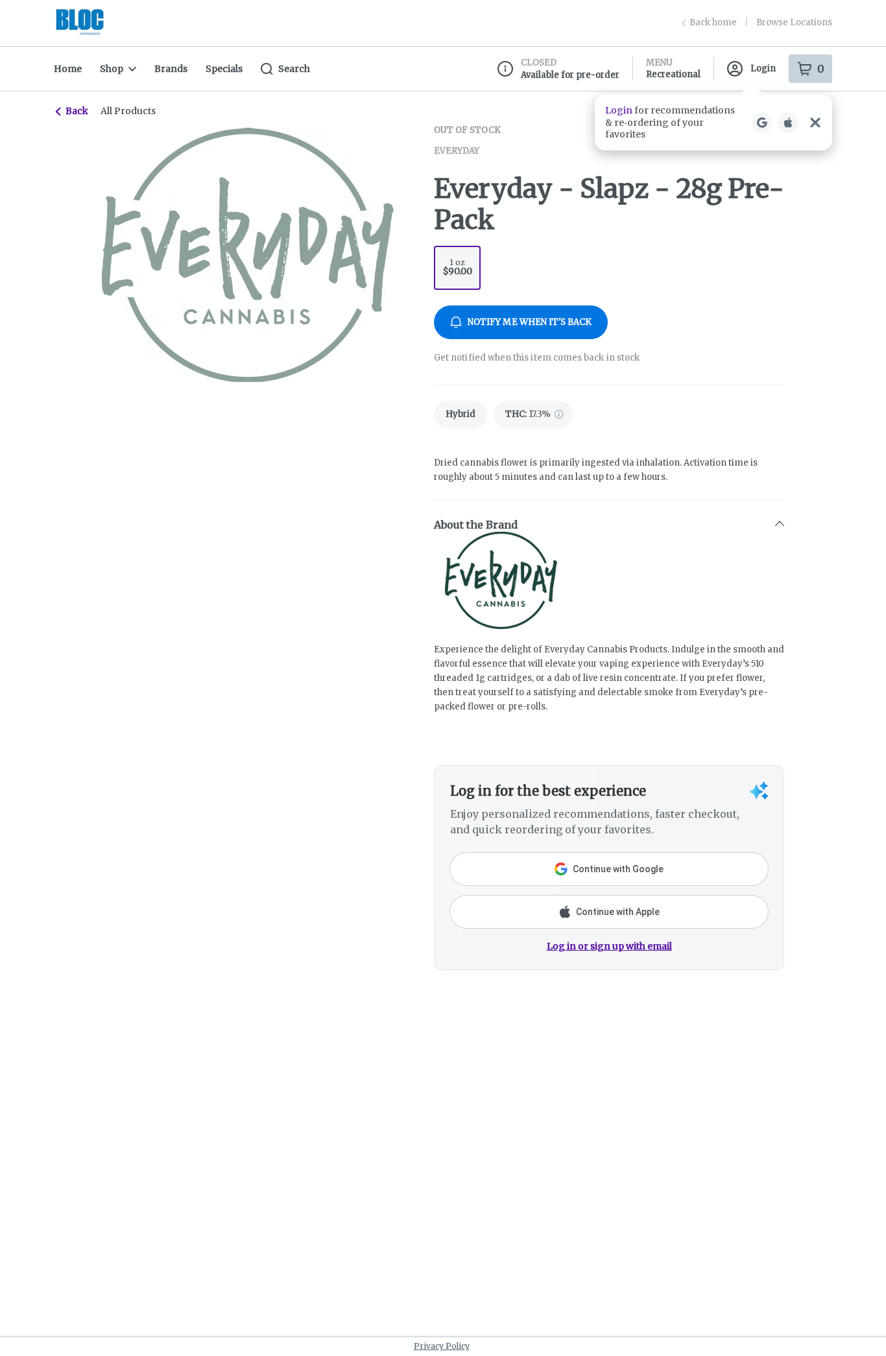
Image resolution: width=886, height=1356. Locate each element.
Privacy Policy (442, 1346)
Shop (111, 69)
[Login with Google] (762, 122)
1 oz (457, 267)
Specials (224, 69)
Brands (170, 69)
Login (763, 68)
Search (294, 69)
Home (68, 69)
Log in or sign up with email (609, 946)
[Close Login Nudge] (815, 122)
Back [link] (77, 111)
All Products (128, 111)
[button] (713, 122)
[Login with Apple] (788, 122)
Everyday (456, 150)
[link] (460, 415)
